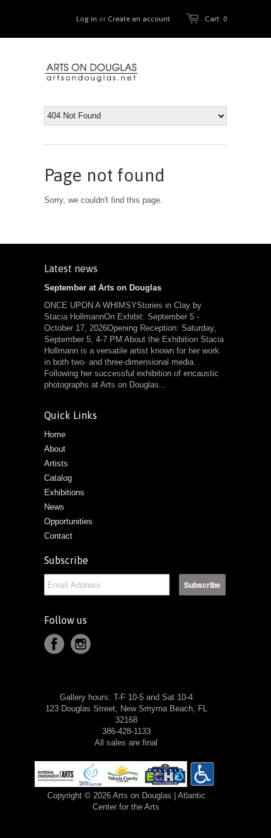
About (55, 449)
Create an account (139, 18)
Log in (86, 18)
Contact (58, 536)
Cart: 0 (216, 18)
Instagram (81, 644)
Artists (56, 463)
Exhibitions (64, 492)
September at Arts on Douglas (102, 287)
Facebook (54, 644)
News (54, 507)
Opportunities (68, 521)
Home (55, 434)
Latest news (71, 268)
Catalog (58, 478)
